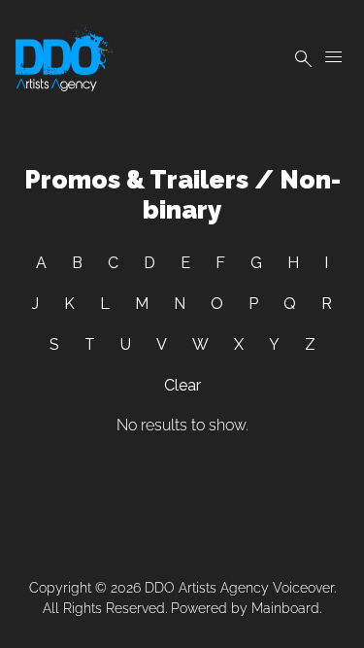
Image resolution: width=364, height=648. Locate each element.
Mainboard (285, 608)
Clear (182, 385)
